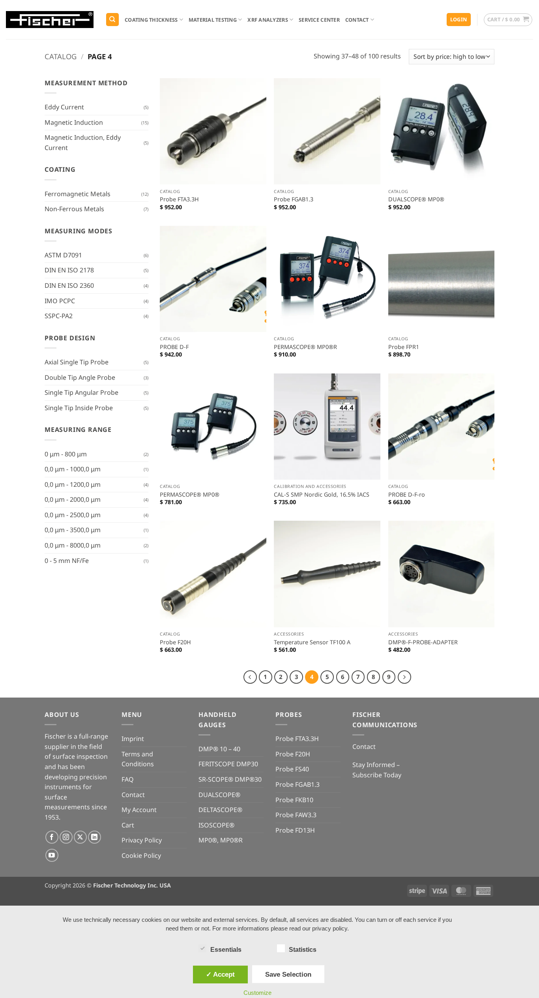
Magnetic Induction (74, 122)
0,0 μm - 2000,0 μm (73, 499)
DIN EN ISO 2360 (69, 285)
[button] (459, 19)
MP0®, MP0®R (220, 840)
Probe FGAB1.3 (293, 199)
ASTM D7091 (63, 255)
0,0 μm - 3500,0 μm (73, 529)
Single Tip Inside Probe (79, 407)
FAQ (128, 779)
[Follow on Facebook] (51, 837)
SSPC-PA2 (59, 315)
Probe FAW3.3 (295, 814)
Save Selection (288, 974)
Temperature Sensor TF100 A (312, 642)
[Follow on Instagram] (66, 837)
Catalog (61, 56)
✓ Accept (220, 974)
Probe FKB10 (294, 799)
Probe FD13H (295, 830)
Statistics (302, 949)
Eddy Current (64, 107)
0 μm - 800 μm (66, 454)
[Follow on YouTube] (51, 855)
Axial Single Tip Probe (77, 362)
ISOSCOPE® (216, 825)
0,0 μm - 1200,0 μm (73, 484)
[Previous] (250, 677)
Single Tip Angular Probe (81, 392)
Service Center (319, 19)
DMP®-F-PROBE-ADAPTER (423, 642)
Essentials (225, 949)
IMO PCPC (60, 300)
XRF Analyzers (267, 19)
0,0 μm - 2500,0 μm (73, 514)
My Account (139, 809)
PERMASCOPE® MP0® (189, 494)
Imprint (133, 738)
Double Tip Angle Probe (80, 377)
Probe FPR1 (403, 347)
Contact (357, 19)
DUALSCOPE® (219, 794)
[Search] (112, 19)
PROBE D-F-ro (406, 494)
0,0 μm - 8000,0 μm (73, 545)
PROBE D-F (174, 347)
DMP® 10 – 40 (219, 749)
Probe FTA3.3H (179, 199)
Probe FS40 (292, 769)
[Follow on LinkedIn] (94, 837)
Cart (128, 825)
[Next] (404, 677)
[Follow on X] (80, 837)
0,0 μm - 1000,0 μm (73, 469)
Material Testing (213, 19)
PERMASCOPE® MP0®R (305, 347)
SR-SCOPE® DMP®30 (230, 779)
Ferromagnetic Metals (77, 193)
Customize (257, 992)
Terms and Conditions (138, 759)
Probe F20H (175, 642)
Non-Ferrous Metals (74, 208)
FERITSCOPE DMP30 (228, 764)
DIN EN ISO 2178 (69, 270)
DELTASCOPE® (220, 809)
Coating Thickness (151, 19)
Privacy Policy (142, 840)
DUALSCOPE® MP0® (416, 199)
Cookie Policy (141, 855)
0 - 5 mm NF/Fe (67, 560)
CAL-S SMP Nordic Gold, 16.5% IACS (321, 494)
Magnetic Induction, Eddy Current (83, 142)
